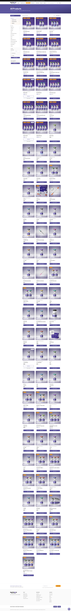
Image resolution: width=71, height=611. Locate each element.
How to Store (38, 600)
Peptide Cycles (23, 2)
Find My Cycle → (15, 63)
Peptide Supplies (25, 596)
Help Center (51, 593)
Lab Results (37, 2)
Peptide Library (38, 596)
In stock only (13, 53)
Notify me (28, 96)
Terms (50, 598)
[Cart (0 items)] (60, 3)
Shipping (50, 600)
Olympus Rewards (25, 598)
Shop (18, 2)
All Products (24, 597)
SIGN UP (55, 606)
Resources (32, 2)
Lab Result (37, 593)
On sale (13, 55)
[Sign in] (58, 3)
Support (45, 2)
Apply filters (15, 57)
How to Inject (38, 598)
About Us (50, 597)
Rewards (41, 2)
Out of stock (28, 98)
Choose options (55, 141)
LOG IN (59, 606)
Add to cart (28, 55)
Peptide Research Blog (39, 597)
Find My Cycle (28, 2)
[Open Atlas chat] (69, 609)
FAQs (50, 596)
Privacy (50, 599)
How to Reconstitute (39, 599)
